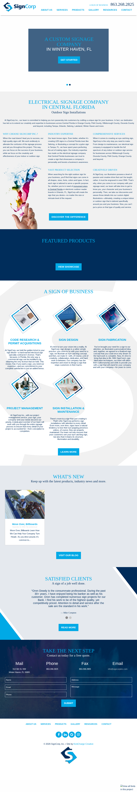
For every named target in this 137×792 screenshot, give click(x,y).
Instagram (78, 735)
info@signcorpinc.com (118, 669)
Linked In (65, 735)
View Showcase (68, 266)
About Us (46, 10)
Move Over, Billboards (24, 524)
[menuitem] (46, 10)
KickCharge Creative (83, 744)
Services (62, 10)
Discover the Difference (69, 217)
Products (78, 10)
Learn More (68, 452)
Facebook (59, 735)
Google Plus (72, 735)
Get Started (69, 60)
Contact (126, 10)
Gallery (94, 10)
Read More (68, 627)
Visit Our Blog (68, 555)
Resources (110, 10)
